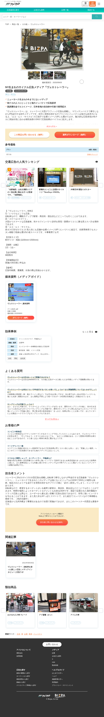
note (53, 662)
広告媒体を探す (13, 10)
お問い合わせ (52, 644)
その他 (24, 24)
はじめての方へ (57, 673)
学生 (8, 94)
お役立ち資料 (39, 10)
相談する (91, 10)
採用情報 (19, 656)
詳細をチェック (92, 154)
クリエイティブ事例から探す (26, 685)
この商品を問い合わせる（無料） (29, 135)
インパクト (37, 634)
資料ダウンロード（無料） (75, 135)
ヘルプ (54, 676)
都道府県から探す (22, 679)
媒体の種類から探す (23, 673)
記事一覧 (65, 10)
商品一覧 (15, 24)
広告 (18, 634)
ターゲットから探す (23, 676)
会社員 (13, 94)
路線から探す (21, 682)
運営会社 (19, 653)
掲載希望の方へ (57, 679)
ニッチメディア (20, 91)
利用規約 (55, 682)
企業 (26, 634)
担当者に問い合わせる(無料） (52, 522)
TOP (7, 24)
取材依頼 (55, 665)
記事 (53, 653)
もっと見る (88, 332)
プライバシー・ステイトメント (62, 685)
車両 (30, 634)
